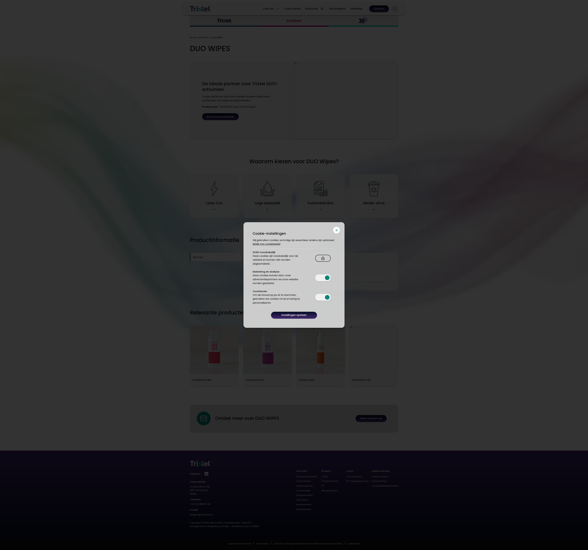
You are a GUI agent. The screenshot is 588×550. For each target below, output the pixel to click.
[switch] (323, 277)
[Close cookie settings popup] (336, 230)
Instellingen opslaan (294, 315)
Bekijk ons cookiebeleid (266, 244)
